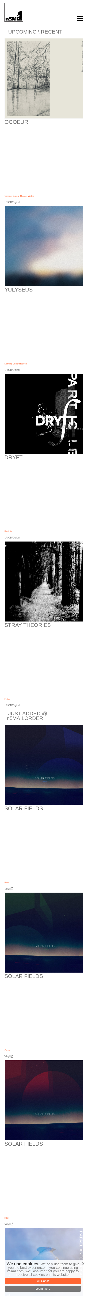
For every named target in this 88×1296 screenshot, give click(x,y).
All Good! (43, 1281)
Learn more (42, 1288)
